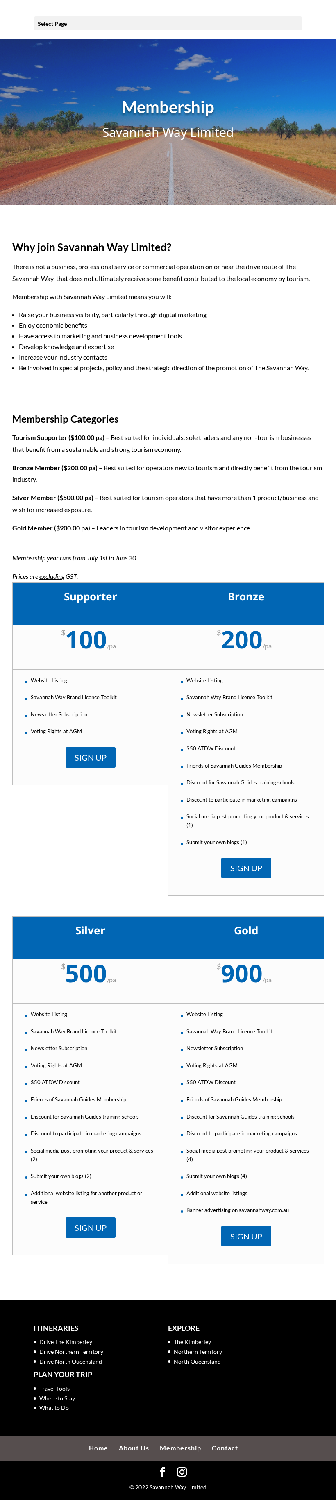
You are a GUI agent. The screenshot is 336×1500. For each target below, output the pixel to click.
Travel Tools (54, 1388)
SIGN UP (91, 757)
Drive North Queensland (70, 1361)
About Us (134, 1448)
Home (98, 1448)
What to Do (54, 1407)
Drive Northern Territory (71, 1351)
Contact (225, 1448)
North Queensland (197, 1361)
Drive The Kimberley (65, 1341)
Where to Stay (57, 1398)
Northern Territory (198, 1351)
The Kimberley (192, 1341)
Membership (180, 1448)
